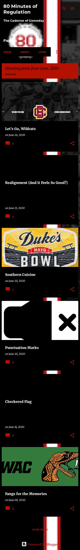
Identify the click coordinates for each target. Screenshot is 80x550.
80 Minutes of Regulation (20, 9)
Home (7, 52)
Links (42, 52)
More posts (40, 529)
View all (10, 74)
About (24, 52)
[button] (72, 144)
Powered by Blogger (42, 544)
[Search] (63, 8)
